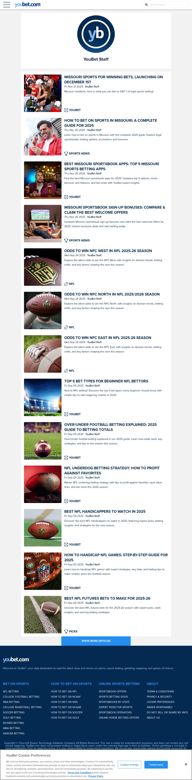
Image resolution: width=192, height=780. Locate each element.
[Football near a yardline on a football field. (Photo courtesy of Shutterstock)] (43, 614)
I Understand (156, 764)
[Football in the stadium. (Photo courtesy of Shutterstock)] (43, 397)
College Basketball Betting (22, 707)
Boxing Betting (13, 723)
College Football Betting (21, 697)
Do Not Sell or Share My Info (167, 712)
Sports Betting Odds (113, 697)
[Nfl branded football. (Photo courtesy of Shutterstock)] (43, 310)
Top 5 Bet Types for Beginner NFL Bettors (106, 381)
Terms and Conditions (80, 772)
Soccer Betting (13, 712)
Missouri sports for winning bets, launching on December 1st (113, 80)
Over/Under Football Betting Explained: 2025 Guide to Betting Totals (110, 427)
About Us (153, 718)
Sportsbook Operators (115, 712)
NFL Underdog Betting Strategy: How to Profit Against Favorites (112, 471)
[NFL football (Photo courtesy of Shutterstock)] (43, 484)
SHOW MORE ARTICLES (96, 641)
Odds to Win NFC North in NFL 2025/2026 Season (112, 294)
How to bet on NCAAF (66, 697)
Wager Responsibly (160, 707)
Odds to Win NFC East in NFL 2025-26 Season (107, 337)
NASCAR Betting (13, 733)
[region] (96, 764)
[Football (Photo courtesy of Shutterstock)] (43, 441)
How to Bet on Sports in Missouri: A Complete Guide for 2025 (110, 123)
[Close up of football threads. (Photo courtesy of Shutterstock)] (43, 354)
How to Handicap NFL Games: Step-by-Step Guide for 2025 (116, 557)
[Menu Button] (6, 4)
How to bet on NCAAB (66, 707)
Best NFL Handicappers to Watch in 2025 (105, 511)
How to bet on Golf (65, 718)
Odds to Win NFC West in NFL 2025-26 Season (108, 250)
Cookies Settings (129, 764)
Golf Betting (12, 718)
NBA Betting (11, 702)
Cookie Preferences (160, 702)
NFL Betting (11, 691)
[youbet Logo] (28, 4)
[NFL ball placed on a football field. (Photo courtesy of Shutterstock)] (43, 527)
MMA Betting (11, 728)
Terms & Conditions (160, 691)
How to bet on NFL (64, 691)
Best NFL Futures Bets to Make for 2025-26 (107, 598)
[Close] (186, 764)
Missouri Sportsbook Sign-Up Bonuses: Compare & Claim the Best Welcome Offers (114, 210)
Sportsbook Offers (112, 691)
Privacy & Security (159, 697)
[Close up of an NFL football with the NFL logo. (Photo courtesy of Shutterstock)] (43, 267)
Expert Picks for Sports (115, 707)
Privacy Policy (95, 776)
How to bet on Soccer (66, 712)
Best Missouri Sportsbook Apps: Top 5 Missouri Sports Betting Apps (111, 166)
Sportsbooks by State (114, 702)
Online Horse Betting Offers (119, 718)
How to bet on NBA (64, 702)
